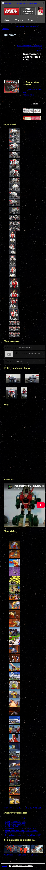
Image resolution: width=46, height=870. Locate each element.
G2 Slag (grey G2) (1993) (15, 824)
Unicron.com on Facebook (22, 866)
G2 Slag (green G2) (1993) (15, 822)
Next (35, 808)
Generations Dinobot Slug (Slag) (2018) (20, 828)
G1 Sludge (21, 855)
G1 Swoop (8, 855)
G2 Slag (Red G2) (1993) (15, 826)
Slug (23, 817)
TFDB (35, 103)
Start (6, 808)
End (39, 808)
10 (31, 808)
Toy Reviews (29, 95)
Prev (10, 808)
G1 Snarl (34, 855)
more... (39, 50)
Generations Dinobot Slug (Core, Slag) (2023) (23, 835)
